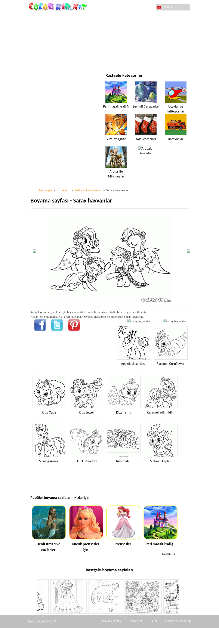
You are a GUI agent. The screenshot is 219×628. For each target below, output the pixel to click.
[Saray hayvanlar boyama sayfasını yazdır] (138, 321)
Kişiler (153, 621)
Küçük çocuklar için (54, 52)
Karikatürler (49, 34)
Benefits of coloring (177, 621)
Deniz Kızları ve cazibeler (48, 547)
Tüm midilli (123, 461)
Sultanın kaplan (160, 461)
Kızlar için (130, 34)
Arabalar (146, 153)
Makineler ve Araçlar (55, 17)
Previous (33, 597)
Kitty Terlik (123, 412)
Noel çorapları (146, 139)
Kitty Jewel (86, 412)
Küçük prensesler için (85, 547)
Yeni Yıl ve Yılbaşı (135, 52)
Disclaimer (134, 621)
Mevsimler (47, 43)
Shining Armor (49, 461)
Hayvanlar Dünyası (136, 25)
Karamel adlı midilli (160, 412)
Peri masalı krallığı (116, 106)
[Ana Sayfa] (58, 6)
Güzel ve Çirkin (116, 139)
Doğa (127, 60)
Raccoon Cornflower (171, 364)
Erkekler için (132, 43)
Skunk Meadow (86, 461)
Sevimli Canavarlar (146, 106)
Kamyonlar (175, 139)
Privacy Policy (111, 621)
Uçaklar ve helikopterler (176, 109)
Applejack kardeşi (133, 364)
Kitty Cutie (49, 412)
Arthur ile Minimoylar (116, 174)
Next (182, 597)
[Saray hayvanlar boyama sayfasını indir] (174, 321)
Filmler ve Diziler (52, 60)
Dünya (127, 17)
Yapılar (45, 25)
